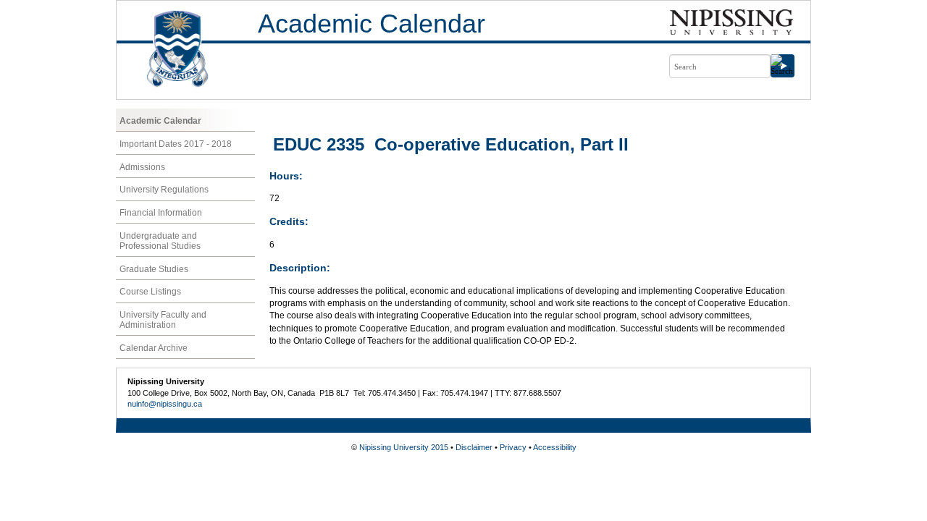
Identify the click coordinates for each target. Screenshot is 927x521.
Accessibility (554, 447)
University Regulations (164, 190)
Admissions (142, 167)
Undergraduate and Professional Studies (160, 241)
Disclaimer (474, 447)
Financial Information (160, 213)
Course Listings (150, 292)
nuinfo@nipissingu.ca (164, 403)
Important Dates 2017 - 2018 (175, 144)
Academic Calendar (371, 23)
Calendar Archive (153, 348)
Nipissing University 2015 (403, 447)
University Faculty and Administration (162, 320)
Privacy (513, 447)
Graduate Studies (153, 269)
